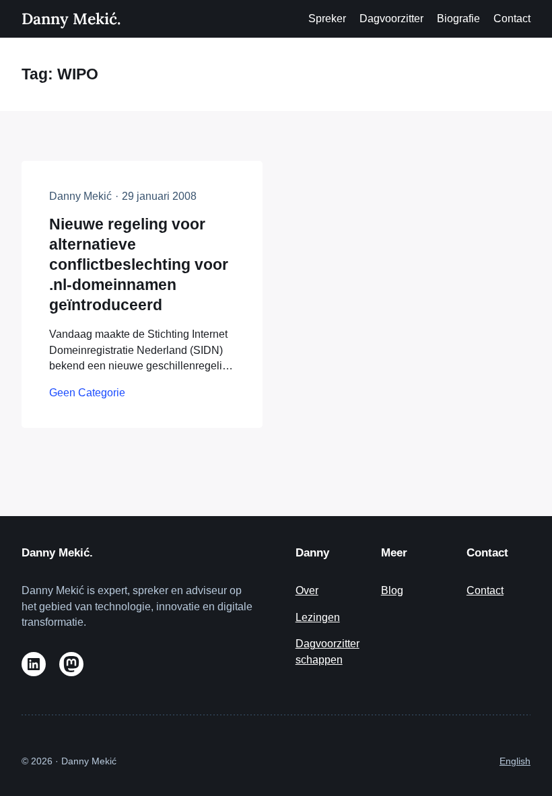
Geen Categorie (87, 392)
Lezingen (318, 617)
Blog (392, 590)
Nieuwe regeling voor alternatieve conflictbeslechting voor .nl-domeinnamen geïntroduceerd (138, 264)
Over (307, 590)
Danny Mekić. (71, 18)
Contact (485, 590)
